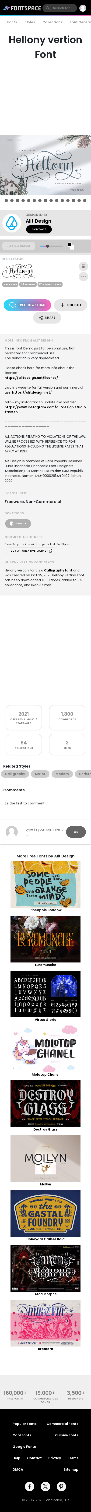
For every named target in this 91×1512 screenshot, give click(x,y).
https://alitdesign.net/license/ (31, 377)
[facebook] (29, 1486)
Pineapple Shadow (46, 910)
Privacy (54, 1458)
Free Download (32, 305)
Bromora (45, 1348)
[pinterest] (61, 1486)
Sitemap (71, 1469)
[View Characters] (83, 266)
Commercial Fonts (62, 1423)
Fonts (12, 22)
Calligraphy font (58, 570)
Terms (73, 1458)
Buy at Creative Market (30, 551)
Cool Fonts (22, 1435)
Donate (20, 523)
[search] (59, 8)
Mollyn (45, 1184)
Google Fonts (24, 1446)
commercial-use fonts (45, 1400)
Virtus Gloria (45, 1019)
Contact (39, 229)
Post (76, 832)
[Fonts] (22, 8)
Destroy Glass (45, 1129)
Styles (29, 22)
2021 (23, 714)
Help (16, 1458)
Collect (74, 305)
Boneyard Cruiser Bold (46, 1239)
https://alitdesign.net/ (32, 392)
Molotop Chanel (46, 1074)
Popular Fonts (25, 1423)
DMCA (18, 1469)
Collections (52, 22)
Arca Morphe (46, 1294)
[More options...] (83, 276)
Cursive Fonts (66, 1435)
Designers (75, 1398)
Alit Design (38, 221)
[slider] (47, 246)
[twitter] (45, 1486)
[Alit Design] (14, 223)
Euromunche (45, 964)
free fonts (15, 1398)
